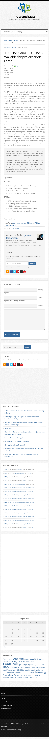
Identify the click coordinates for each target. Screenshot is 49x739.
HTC (5, 667)
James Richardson (10, 47)
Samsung (40, 672)
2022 (6, 477)
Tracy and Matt (24, 16)
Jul (21, 473)
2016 (6, 488)
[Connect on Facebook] (11, 271)
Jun (20, 469)
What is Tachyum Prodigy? (14, 438)
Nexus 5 (10, 672)
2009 (6, 513)
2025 (6, 469)
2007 (6, 520)
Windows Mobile (8, 678)
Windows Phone (21, 677)
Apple (35, 658)
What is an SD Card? (12, 428)
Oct (28, 473)
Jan (8, 484)
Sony (16, 675)
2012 (6, 502)
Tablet (31, 675)
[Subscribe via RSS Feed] (7, 271)
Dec (33, 488)
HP (43, 665)
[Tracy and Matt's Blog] (24, 12)
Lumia (33, 670)
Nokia (17, 672)
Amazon (10, 659)
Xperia (31, 677)
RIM (32, 673)
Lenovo (25, 670)
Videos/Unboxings (17, 724)
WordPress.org (6, 708)
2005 (6, 527)
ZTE (35, 678)
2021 (6, 480)
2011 (6, 506)
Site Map (4, 726)
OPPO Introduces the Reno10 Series (17, 441)
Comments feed (6, 705)
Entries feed (5, 702)
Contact (41, 724)
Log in (3, 698)
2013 (6, 498)
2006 (6, 524)
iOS (44, 667)
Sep (26, 488)
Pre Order (12, 225)
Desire (32, 662)
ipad (4, 670)
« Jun (4, 647)
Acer (5, 659)
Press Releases (13, 40)
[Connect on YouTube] (24, 271)
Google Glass (36, 665)
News (8, 724)
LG (29, 670)
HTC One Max (32, 668)
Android (18, 659)
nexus (5, 673)
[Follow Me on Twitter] (14, 271)
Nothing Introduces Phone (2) (15, 445)
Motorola (39, 670)
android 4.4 (28, 659)
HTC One (12, 667)
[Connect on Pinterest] (17, 271)
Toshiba (37, 675)
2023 (6, 473)
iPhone (9, 670)
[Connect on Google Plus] (21, 271)
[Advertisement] (24, 25)
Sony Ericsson (24, 675)
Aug (23, 473)
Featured (10, 664)
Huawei (40, 668)
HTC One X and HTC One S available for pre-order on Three (23, 57)
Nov (30, 473)
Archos (41, 659)
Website (40, 306)
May (17, 469)
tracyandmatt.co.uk (19, 223)
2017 (6, 484)
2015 (6, 491)
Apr (15, 473)
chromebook (23, 661)
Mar (13, 484)
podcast (28, 673)
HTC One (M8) (22, 667)
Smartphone (8, 675)
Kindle (14, 670)
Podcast (34, 724)
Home (5, 40)
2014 (6, 495)
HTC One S (29, 223)
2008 (6, 516)
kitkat (19, 670)
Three (7, 225)
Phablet (22, 673)
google (28, 664)
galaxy (22, 664)
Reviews (27, 724)
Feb (11, 484)
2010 (6, 509)
